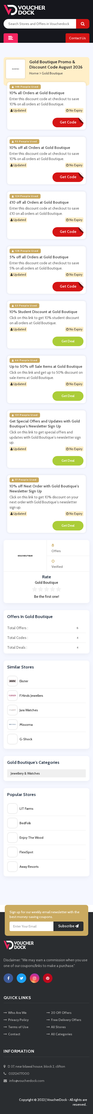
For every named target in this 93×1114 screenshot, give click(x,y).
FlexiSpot (26, 852)
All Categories (61, 1034)
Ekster (24, 681)
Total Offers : (42, 628)
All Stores (58, 1027)
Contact (14, 1034)
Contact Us (77, 38)
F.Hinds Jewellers (31, 695)
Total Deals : (42, 647)
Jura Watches (29, 710)
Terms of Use (18, 1027)
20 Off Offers (61, 1013)
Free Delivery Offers (66, 1020)
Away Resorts (29, 866)
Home (34, 73)
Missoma (26, 724)
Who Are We (17, 1013)
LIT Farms (26, 808)
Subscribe (66, 926)
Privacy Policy (18, 1020)
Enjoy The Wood (31, 837)
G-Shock (26, 739)
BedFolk (25, 823)
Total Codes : (42, 638)
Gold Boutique (52, 73)
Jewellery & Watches (25, 773)
